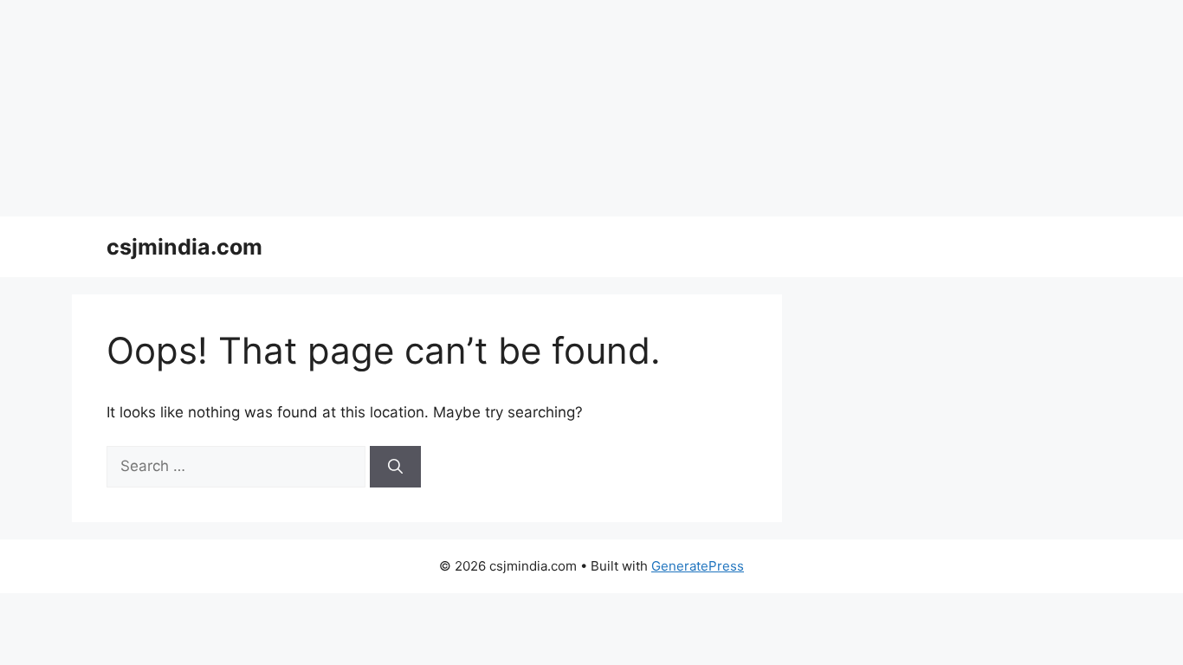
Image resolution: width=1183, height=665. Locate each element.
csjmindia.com (184, 247)
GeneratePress (697, 566)
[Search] (395, 466)
